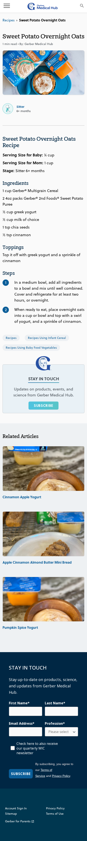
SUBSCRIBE (43, 405)
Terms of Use (55, 814)
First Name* (19, 703)
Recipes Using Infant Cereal (47, 338)
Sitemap (11, 814)
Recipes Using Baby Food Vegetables (31, 347)
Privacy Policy (61, 776)
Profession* (55, 723)
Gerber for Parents (19, 821)
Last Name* (55, 703)
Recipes (9, 20)
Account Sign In (16, 808)
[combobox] (60, 731)
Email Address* (21, 723)
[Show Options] (74, 731)
